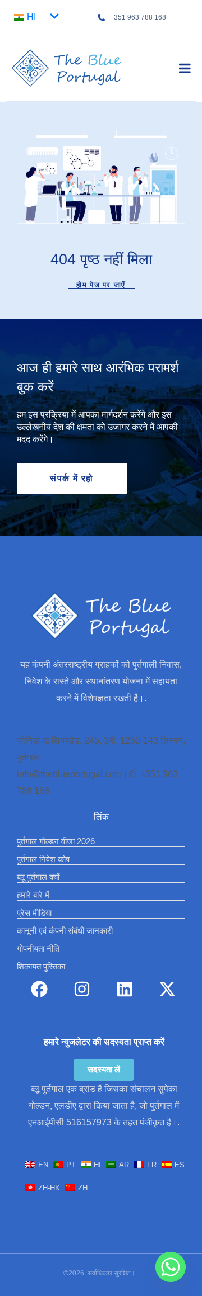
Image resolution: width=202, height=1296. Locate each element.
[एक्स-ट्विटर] (167, 989)
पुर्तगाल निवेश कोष (43, 859)
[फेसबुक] (39, 989)
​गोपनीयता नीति (38, 948)
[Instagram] (82, 989)
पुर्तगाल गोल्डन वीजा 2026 (56, 841)
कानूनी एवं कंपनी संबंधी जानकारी (65, 930)
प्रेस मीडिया (34, 912)
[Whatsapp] (170, 1267)
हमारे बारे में (33, 895)
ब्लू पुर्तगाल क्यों (38, 877)
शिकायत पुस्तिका (41, 966)
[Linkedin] (124, 989)
